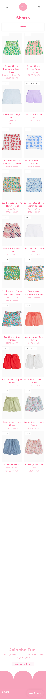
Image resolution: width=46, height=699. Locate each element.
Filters (23, 27)
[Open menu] (2, 7)
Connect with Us (23, 664)
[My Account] (38, 7)
